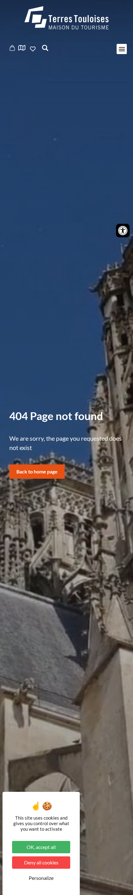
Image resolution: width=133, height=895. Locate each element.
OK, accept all (41, 847)
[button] (122, 49)
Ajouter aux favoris (33, 49)
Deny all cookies (41, 862)
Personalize (41, 878)
